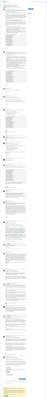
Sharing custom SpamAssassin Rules (13, 97)
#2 (26, 51)
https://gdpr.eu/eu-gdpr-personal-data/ (18, 232)
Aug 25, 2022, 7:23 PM (13, 336)
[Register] (46, 2)
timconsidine (7, 305)
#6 (26, 136)
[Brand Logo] (4, 1)
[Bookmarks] (0, 5)
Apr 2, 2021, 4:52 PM (11, 51)
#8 (26, 159)
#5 (26, 109)
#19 (26, 336)
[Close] (25, 388)
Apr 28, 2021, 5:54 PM (11, 109)
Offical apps (32, 1)
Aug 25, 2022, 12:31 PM (11, 306)
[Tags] (0, 3)
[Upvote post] (24, 49)
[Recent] (0, 2)
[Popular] (0, 4)
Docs (41, 1)
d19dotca (6, 51)
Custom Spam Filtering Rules (13, 20)
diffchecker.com (15, 53)
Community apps (36, 1)
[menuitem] (46, 0)
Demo (39, 1)
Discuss (4, 7)
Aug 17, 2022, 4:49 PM (11, 159)
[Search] (0, 7)
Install (43, 1)
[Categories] (0, 0)
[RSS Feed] (21, 7)
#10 (26, 190)
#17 (26, 306)
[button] (0, 395)
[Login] (46, 0)
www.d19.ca (6, 48)
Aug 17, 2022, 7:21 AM (13, 136)
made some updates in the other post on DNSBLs (13, 12)
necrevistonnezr (7, 136)
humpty (6, 159)
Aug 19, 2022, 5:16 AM (13, 190)
